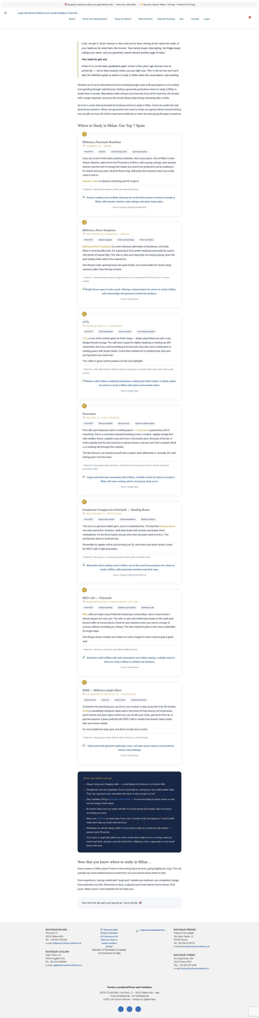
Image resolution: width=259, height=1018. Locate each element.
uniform (101, 818)
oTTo (85, 338)
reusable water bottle (120, 799)
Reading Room (167, 526)
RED (85, 614)
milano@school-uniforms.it (67, 943)
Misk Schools (146, 19)
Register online (90, 181)
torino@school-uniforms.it (195, 968)
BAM (85, 711)
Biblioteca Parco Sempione (97, 246)
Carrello (195, 19)
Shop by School (123, 19)
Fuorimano (142, 430)
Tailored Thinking (166, 19)
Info (182, 19)
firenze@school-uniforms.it (195, 946)
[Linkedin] (129, 1009)
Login (207, 19)
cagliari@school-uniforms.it (67, 965)
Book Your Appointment (95, 19)
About (72, 19)
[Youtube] (138, 1009)
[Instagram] (121, 1009)
